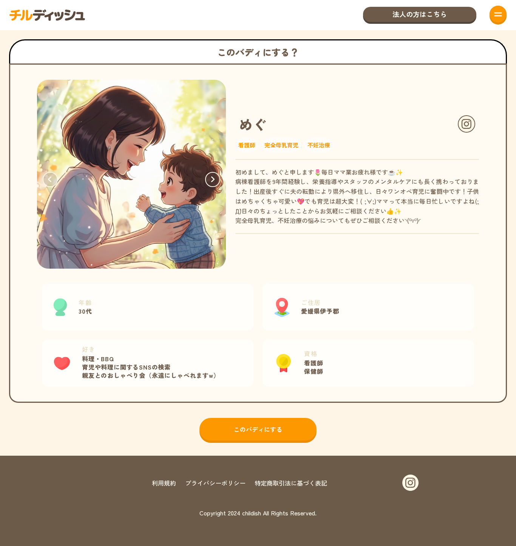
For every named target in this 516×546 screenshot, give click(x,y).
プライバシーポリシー (215, 483)
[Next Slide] (212, 179)
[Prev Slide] (50, 179)
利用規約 (164, 483)
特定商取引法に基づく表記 (291, 483)
